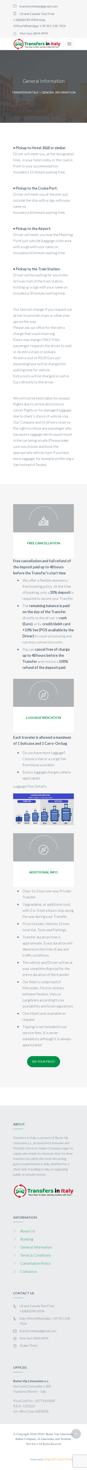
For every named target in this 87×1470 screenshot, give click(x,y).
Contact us (28, 1271)
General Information (36, 1247)
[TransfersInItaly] (37, 44)
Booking (26, 1239)
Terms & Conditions (35, 1255)
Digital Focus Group (59, 1459)
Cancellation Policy (35, 1263)
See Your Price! (43, 1061)
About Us (27, 1231)
